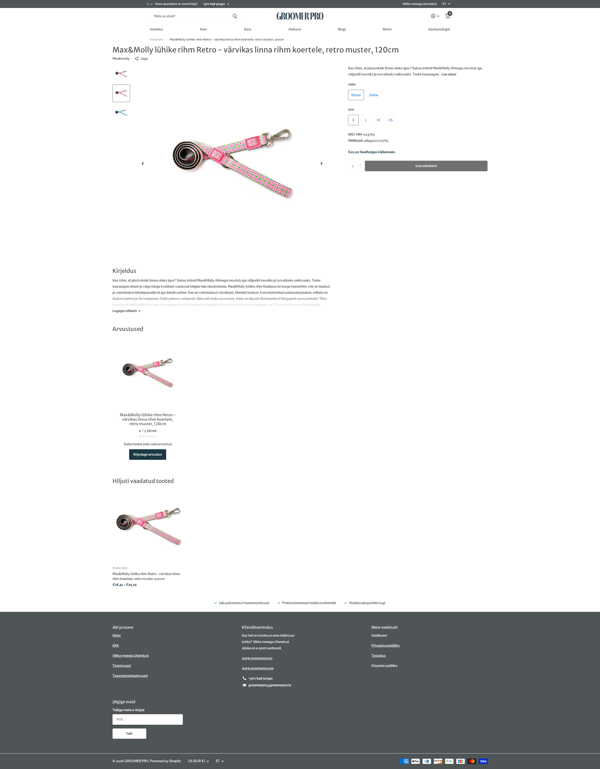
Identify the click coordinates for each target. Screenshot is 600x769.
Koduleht (157, 39)
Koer (203, 29)
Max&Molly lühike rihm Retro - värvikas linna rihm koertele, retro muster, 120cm (146, 576)
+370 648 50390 (260, 678)
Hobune (295, 29)
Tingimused (121, 666)
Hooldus (156, 29)
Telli (129, 734)
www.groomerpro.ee (258, 668)
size (351, 109)
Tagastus (378, 656)
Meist (387, 29)
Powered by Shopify (165, 761)
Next (228, 4)
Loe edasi (449, 74)
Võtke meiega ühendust (419, 4)
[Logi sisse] (435, 16)
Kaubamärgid (439, 29)
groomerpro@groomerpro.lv (269, 685)
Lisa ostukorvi (426, 166)
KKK (115, 645)
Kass (247, 29)
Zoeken (235, 16)
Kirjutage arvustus (147, 454)
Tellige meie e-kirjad (128, 710)
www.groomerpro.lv (257, 658)
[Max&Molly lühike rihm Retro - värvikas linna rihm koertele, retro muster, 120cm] (148, 526)
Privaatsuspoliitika (385, 645)
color (352, 84)
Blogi (342, 29)
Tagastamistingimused (130, 676)
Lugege (124, 311)
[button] (147, 4)
